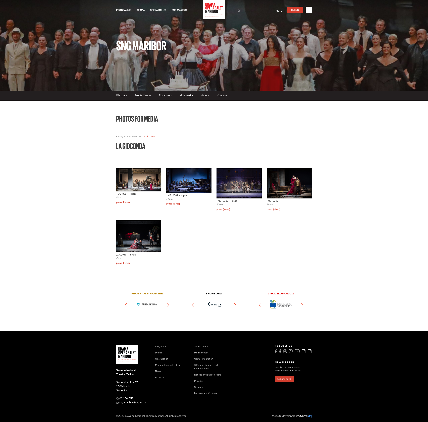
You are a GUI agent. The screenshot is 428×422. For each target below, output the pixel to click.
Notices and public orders (207, 374)
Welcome (121, 95)
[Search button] (239, 11)
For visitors (165, 95)
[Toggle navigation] (309, 10)
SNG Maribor (180, 10)
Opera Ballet (158, 10)
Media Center (143, 95)
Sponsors (199, 387)
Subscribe (283, 379)
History (205, 95)
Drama (140, 10)
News (158, 371)
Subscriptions (201, 346)
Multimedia (186, 95)
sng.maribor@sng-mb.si (132, 402)
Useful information (203, 358)
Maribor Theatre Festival (167, 365)
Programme (123, 10)
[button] (126, 304)
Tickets (295, 10)
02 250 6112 (126, 398)
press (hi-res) (123, 202)
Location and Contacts (205, 393)
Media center (201, 352)
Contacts (222, 95)
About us (160, 377)
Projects (198, 381)
